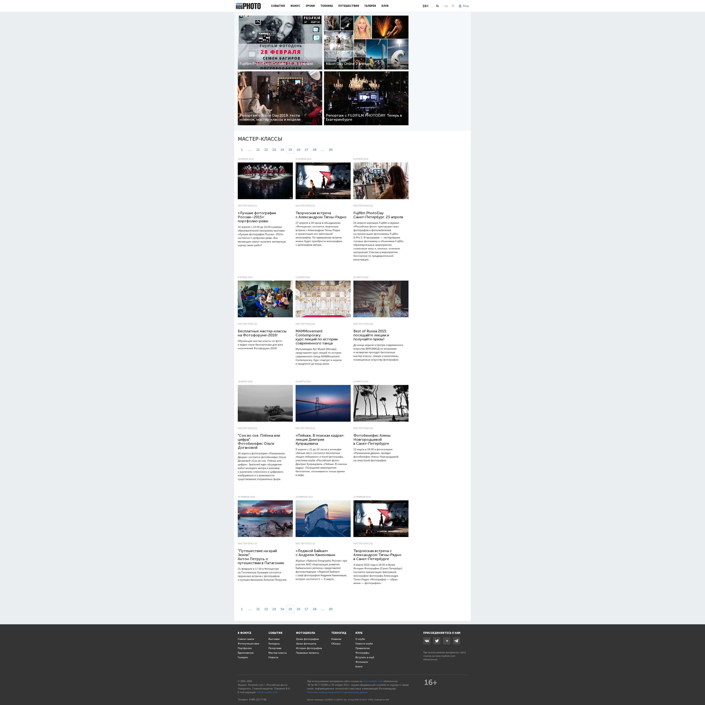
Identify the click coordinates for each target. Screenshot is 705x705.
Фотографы (362, 652)
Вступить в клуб (364, 657)
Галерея (370, 5)
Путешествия (348, 5)
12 (266, 149)
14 (282, 149)
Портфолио (245, 648)
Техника (326, 5)
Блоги (358, 666)
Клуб (385, 5)
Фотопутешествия (248, 643)
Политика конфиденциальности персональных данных (337, 692)
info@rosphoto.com (267, 692)
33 (330, 149)
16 (298, 149)
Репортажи (274, 648)
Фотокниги (361, 661)
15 (290, 149)
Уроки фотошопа (306, 643)
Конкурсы (274, 643)
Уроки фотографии (307, 639)
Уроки (310, 5)
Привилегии (362, 648)
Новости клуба (364, 643)
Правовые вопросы (307, 652)
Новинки (336, 639)
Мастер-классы (247, 205)
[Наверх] (700, 693)
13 (274, 149)
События (278, 5)
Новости (273, 657)
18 (314, 149)
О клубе (360, 639)
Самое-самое (246, 639)
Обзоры (336, 643)
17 (306, 149)
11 (258, 149)
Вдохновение (246, 652)
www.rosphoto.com (445, 656)
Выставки (274, 639)
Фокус (295, 5)
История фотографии (309, 648)
